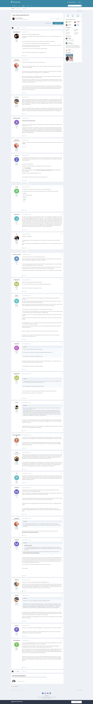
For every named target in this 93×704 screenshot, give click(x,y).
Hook (16, 452)
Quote (25, 55)
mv (16, 234)
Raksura (17, 579)
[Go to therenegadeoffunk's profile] (16, 440)
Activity (28, 5)
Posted (25, 59)
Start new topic (48, 23)
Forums (12, 8)
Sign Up (79, 2)
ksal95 (69, 49)
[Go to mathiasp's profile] (16, 491)
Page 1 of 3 (24, 27)
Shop (32, 5)
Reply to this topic (58, 23)
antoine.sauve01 (17, 254)
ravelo (16, 187)
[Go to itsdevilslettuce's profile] (13, 19)
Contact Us (46, 695)
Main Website (14, 5)
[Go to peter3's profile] (16, 629)
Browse (23, 5)
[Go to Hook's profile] (16, 458)
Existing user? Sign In (71, 2)
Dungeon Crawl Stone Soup (41, 169)
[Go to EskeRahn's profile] (16, 65)
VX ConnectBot (28, 167)
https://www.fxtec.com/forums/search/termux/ (30, 532)
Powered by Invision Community (46, 698)
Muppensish (16, 279)
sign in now (35, 677)
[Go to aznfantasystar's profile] (16, 122)
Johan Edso (16, 214)
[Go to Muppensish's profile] (16, 284)
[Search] (80, 6)
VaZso (16, 295)
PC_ (16, 473)
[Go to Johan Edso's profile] (16, 218)
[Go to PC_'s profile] (16, 477)
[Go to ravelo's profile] (16, 191)
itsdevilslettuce (19, 18)
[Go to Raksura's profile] (16, 584)
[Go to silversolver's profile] (66, 43)
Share (52, 18)
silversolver (70, 42)
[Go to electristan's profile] (66, 22)
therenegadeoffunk (16, 435)
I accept (76, 701)
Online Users (18, 8)
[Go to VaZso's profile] (16, 301)
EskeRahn (16, 60)
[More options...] (61, 32)
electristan (70, 21)
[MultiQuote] (22, 55)
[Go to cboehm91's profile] (16, 348)
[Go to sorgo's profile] (16, 406)
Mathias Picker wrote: (28, 545)
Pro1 (19, 5)
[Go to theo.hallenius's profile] (16, 644)
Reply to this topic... (21, 681)
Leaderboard (24, 8)
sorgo (16, 402)
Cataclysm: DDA (49, 169)
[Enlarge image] (28, 120)
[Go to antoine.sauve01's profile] (16, 258)
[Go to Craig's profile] (75, 25)
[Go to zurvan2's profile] (16, 159)
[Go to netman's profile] (16, 101)
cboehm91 (16, 343)
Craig (78, 24)
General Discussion (24, 19)
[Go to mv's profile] (16, 238)
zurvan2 (17, 155)
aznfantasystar (16, 118)
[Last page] (20, 28)
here (24, 143)
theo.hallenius (16, 640)
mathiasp (16, 487)
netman (17, 97)
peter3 (16, 625)
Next (18, 27)
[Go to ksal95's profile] (66, 50)
